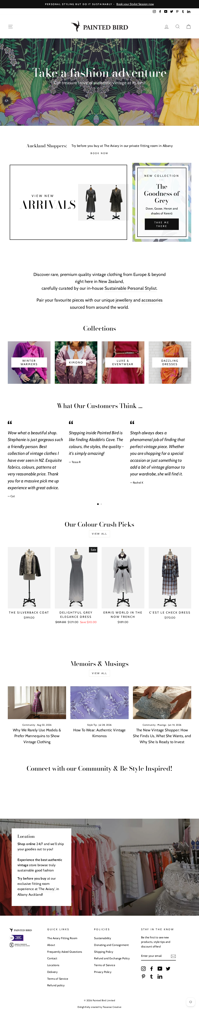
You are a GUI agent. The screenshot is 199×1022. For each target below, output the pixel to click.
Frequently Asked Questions (64, 952)
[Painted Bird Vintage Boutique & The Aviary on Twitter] (168, 968)
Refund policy (56, 985)
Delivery (52, 972)
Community (28, 724)
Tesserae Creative (112, 1007)
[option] (99, 4)
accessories (152, 300)
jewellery (124, 300)
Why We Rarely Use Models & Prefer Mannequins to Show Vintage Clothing (37, 736)
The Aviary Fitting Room (62, 938)
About (51, 945)
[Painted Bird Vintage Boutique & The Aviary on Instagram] (143, 968)
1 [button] (98, 504)
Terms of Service (57, 978)
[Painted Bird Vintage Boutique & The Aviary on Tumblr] (151, 976)
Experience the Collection (99, 92)
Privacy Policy (102, 972)
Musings (161, 724)
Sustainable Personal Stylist (130, 288)
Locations (53, 965)
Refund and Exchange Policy (112, 958)
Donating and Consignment (111, 945)
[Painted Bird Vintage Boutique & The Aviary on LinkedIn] (160, 976)
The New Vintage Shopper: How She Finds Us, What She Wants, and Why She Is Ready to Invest (162, 736)
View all (99, 533)
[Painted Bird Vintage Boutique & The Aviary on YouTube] (160, 968)
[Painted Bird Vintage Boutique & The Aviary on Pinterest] (143, 976)
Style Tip (92, 724)
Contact (52, 958)
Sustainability (102, 938)
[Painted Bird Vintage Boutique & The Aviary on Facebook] (151, 968)
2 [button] (102, 504)
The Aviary (46, 889)
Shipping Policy (103, 952)
